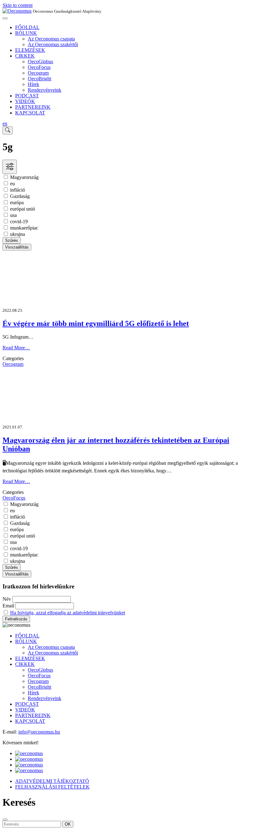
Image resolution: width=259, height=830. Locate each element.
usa (13, 215)
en (5, 123)
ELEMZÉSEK (30, 50)
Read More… (16, 347)
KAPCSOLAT (30, 112)
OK (68, 824)
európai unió (22, 209)
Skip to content (18, 5)
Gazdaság (20, 196)
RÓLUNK (26, 33)
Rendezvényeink (44, 90)
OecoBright (39, 78)
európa (17, 202)
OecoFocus (39, 67)
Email (8, 605)
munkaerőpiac (24, 228)
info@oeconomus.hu (39, 732)
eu (12, 183)
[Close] (5, 820)
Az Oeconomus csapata (51, 38)
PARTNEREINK (33, 107)
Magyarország (24, 177)
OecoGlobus (40, 61)
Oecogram (38, 73)
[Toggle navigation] (5, 18)
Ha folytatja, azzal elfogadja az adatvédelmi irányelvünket (67, 612)
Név (7, 599)
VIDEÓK (25, 101)
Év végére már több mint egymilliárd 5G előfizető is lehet (96, 323)
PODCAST (27, 95)
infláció (17, 190)
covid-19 (19, 221)
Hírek (33, 84)
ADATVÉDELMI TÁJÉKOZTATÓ (52, 781)
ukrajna (17, 234)
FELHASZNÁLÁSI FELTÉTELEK (52, 787)
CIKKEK (25, 55)
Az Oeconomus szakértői (53, 44)
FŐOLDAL (27, 27)
